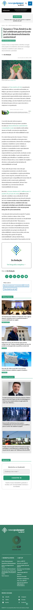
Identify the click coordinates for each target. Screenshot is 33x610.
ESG (7, 25)
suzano (26, 286)
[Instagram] (19, 597)
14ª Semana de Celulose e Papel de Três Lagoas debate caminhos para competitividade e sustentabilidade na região (16, 318)
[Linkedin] (18, 276)
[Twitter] (3, 599)
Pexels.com (13, 80)
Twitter (7, 599)
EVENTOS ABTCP (5, 322)
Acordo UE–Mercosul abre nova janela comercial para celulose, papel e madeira (14, 369)
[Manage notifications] (27, 603)
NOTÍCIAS (4, 348)
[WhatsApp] (14, 276)
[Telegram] (26, 276)
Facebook (23, 602)
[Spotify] (3, 602)
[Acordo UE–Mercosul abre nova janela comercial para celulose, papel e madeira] (16, 359)
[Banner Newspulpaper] (16, 506)
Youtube (23, 599)
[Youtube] (19, 599)
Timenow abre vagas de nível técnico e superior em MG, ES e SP (17, 20)
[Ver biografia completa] (25, 264)
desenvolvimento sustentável (13, 286)
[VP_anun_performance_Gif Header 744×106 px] (16, 10)
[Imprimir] (22, 276)
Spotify (7, 602)
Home (3, 25)
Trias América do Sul (15, 87)
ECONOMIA (4, 372)
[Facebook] (6, 276)
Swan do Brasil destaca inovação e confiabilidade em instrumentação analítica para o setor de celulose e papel (16, 424)
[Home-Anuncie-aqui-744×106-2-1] (16, 112)
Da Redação (7, 54)
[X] (10, 276)
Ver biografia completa (15, 265)
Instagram (23, 596)
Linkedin (7, 596)
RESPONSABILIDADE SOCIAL (15, 25)
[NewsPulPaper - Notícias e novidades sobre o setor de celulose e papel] (16, 530)
